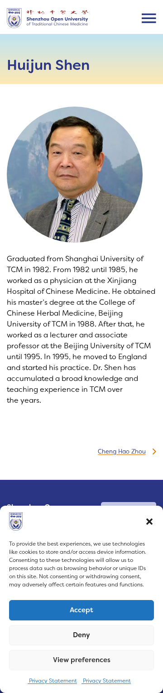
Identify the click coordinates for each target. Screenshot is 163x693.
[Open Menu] (149, 18)
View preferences (81, 659)
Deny (81, 634)
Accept (81, 610)
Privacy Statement (52, 680)
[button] (149, 521)
